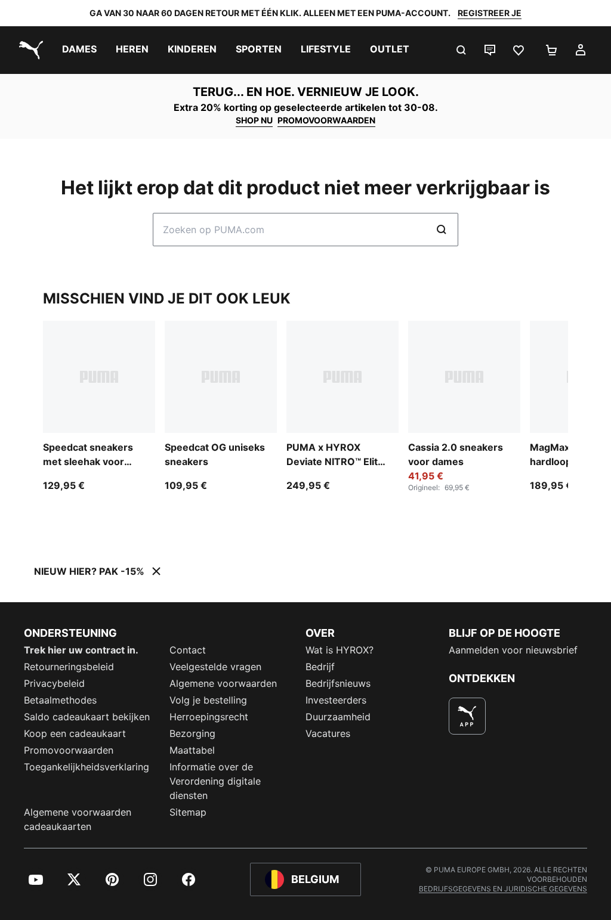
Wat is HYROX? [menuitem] (340, 650)
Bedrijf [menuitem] (320, 667)
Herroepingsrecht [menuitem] (208, 717)
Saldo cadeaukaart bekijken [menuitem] (87, 717)
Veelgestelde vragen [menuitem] (215, 667)
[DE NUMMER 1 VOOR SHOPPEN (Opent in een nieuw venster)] (467, 716)
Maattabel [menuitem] (192, 750)
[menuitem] (79, 50)
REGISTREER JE (489, 13)
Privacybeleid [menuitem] (54, 683)
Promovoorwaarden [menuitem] (68, 750)
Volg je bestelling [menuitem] (208, 700)
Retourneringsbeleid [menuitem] (69, 667)
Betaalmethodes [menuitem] (60, 700)
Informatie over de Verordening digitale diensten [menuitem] (215, 781)
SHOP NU (254, 120)
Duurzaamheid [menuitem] (338, 717)
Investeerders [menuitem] (336, 700)
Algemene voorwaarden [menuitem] (223, 683)
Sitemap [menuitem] (187, 812)
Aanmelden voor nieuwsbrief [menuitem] (513, 650)
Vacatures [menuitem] (328, 733)
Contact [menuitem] (187, 650)
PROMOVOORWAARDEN (326, 120)
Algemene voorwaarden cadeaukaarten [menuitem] (77, 819)
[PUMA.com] (28, 50)
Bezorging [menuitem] (192, 733)
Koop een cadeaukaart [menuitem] (75, 733)
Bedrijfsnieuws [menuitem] (338, 683)
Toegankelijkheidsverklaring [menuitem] (86, 767)
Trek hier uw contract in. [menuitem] (81, 650)
